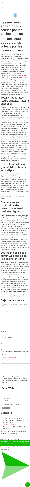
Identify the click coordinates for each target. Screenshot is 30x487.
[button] (6, 408)
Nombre (4, 331)
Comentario (5, 311)
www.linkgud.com (6, 435)
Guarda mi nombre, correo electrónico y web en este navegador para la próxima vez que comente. (14, 353)
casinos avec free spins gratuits (15, 75)
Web (2, 343)
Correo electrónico (7, 337)
